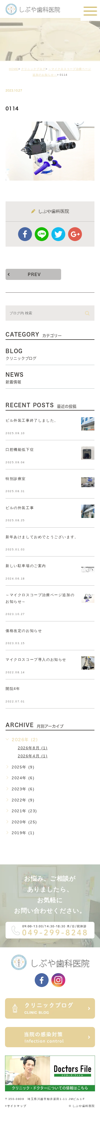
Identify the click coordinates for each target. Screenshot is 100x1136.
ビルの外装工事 (20, 508)
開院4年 (13, 689)
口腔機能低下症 (20, 449)
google (75, 234)
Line (42, 234)
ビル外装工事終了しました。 (32, 420)
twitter (58, 234)
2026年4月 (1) (33, 756)
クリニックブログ (33, 68)
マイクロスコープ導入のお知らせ (36, 659)
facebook (25, 234)
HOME (13, 68)
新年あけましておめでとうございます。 (42, 537)
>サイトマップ (15, 1105)
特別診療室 (16, 479)
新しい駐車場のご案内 (26, 566)
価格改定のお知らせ (24, 631)
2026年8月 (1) (33, 748)
